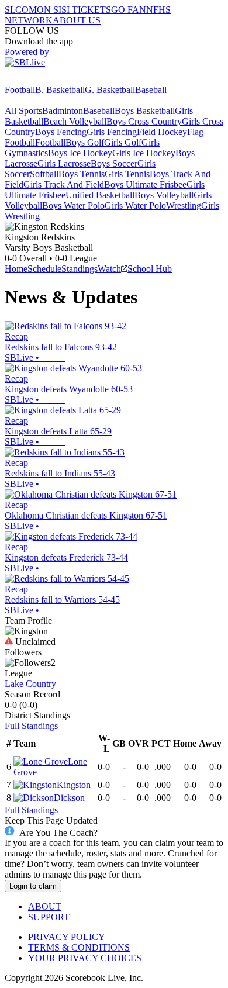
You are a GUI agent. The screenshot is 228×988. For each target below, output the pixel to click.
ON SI (49, 10)
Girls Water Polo (135, 205)
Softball (44, 174)
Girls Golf (122, 142)
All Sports (23, 111)
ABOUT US (77, 20)
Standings (79, 269)
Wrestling (183, 205)
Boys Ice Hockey (80, 153)
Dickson (69, 798)
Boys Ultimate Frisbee (145, 184)
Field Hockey (162, 132)
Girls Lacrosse (64, 163)
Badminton (62, 111)
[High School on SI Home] (50, 79)
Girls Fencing (112, 132)
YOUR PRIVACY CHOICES (84, 958)
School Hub (149, 269)
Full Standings (31, 726)
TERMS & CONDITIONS (79, 947)
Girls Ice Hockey (143, 153)
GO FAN (128, 10)
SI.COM (21, 10)
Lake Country (30, 684)
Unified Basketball (99, 195)
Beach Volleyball (74, 121)
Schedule (44, 269)
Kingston (74, 785)
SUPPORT (49, 917)
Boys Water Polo (73, 205)
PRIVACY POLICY (66, 937)
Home (16, 269)
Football (20, 90)
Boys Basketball (145, 111)
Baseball (151, 90)
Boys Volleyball (164, 195)
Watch (109, 269)
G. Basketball (110, 90)
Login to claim (33, 886)
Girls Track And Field (63, 184)
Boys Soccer (114, 163)
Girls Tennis (127, 174)
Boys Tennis (81, 174)
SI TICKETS (86, 10)
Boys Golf (84, 142)
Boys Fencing (61, 132)
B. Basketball (60, 90)
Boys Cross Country (144, 121)
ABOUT (44, 906)
